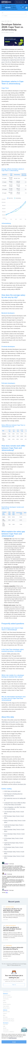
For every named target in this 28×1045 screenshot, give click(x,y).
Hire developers (6, 995)
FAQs (4, 1000)
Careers (5, 1013)
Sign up (14, 984)
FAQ (4, 1026)
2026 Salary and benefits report (10, 722)
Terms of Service (15, 965)
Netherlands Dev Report (8, 1019)
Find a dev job (19, 2)
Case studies (6, 1006)
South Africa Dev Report (8, 1021)
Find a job (5, 1024)
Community (5, 1030)
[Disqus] (14, 877)
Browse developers (7, 997)
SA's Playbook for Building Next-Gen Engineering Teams (13, 795)
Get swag (5, 1017)
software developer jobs (19, 784)
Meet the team (6, 1011)
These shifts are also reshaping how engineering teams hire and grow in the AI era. (13, 60)
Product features (7, 1004)
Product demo (6, 1008)
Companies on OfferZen (8, 1032)
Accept (14, 1042)
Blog (4, 1015)
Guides (4, 1002)
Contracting (5, 999)
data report (7, 7)
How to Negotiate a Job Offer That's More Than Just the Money (14, 808)
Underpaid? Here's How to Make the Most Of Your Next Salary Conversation (14, 803)
